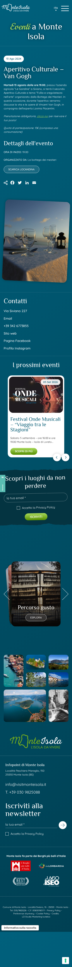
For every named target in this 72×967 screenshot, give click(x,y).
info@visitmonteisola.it (25, 784)
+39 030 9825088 (24, 792)
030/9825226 (20, 910)
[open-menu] (65, 8)
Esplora (36, 617)
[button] (56, 9)
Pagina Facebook (17, 341)
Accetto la (38, 507)
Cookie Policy (43, 913)
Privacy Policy (45, 507)
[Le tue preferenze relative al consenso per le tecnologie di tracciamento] (65, 960)
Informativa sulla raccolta (20, 927)
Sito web (10, 333)
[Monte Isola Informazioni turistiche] (16, 7)
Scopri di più (24, 451)
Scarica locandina (21, 169)
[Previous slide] (57, 457)
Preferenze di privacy (23, 913)
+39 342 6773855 (16, 326)
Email (8, 318)
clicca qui (42, 116)
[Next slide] (65, 457)
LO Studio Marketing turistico (36, 916)
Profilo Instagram (17, 348)
